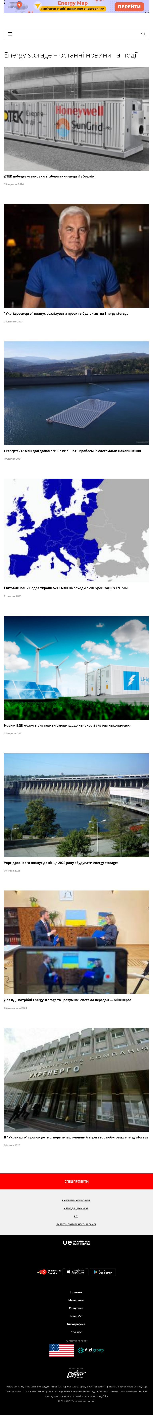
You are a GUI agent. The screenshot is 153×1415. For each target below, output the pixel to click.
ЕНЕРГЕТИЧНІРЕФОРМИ (76, 1200)
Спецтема (76, 1308)
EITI (76, 1216)
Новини (76, 1292)
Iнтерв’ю (76, 1316)
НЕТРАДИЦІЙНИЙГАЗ (76, 1208)
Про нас (76, 1332)
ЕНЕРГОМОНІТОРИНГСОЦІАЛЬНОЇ (76, 1224)
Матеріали (76, 1300)
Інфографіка (76, 1324)
